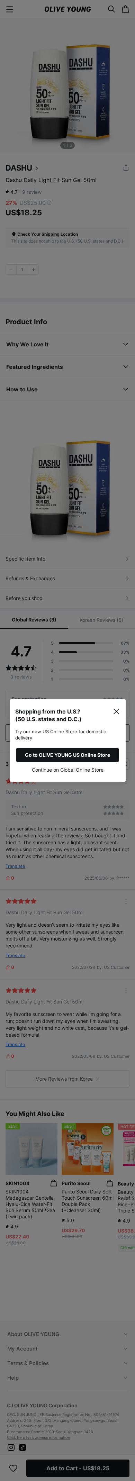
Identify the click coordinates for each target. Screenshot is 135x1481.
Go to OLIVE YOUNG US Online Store (67, 755)
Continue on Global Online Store (68, 770)
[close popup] (116, 711)
